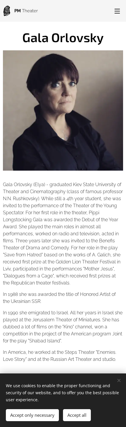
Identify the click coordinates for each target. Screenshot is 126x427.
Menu (117, 11)
